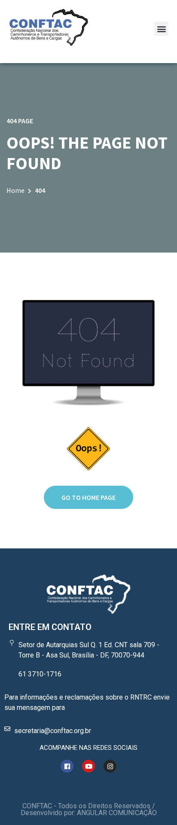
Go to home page (88, 497)
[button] (161, 28)
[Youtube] (88, 766)
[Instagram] (110, 766)
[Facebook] (67, 766)
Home (15, 190)
